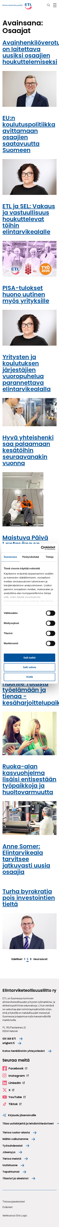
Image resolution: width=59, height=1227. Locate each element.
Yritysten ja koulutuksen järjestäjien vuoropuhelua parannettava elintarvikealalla (26, 373)
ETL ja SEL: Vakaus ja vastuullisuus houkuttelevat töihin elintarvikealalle (28, 219)
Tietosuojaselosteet (13, 1201)
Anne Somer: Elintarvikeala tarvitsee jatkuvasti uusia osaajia (26, 859)
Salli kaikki (29, 657)
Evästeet (7, 1206)
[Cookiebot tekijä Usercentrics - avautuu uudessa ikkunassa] (41, 548)
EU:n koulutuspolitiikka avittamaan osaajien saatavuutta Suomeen (28, 134)
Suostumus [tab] (10, 556)
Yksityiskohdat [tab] (30, 556)
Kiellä (29, 676)
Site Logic (21, 1215)
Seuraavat (40, 959)
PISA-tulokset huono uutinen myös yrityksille (25, 294)
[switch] (50, 623)
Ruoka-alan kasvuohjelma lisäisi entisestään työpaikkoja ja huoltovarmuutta (29, 779)
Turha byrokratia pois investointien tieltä (28, 897)
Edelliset (16, 959)
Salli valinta (29, 667)
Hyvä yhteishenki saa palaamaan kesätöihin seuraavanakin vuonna (28, 450)
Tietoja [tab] (50, 556)
